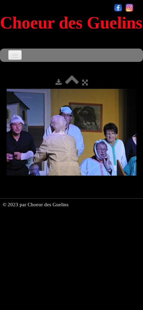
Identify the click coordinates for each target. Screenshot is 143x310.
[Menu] (15, 55)
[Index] (72, 82)
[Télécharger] (59, 82)
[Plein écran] (85, 82)
